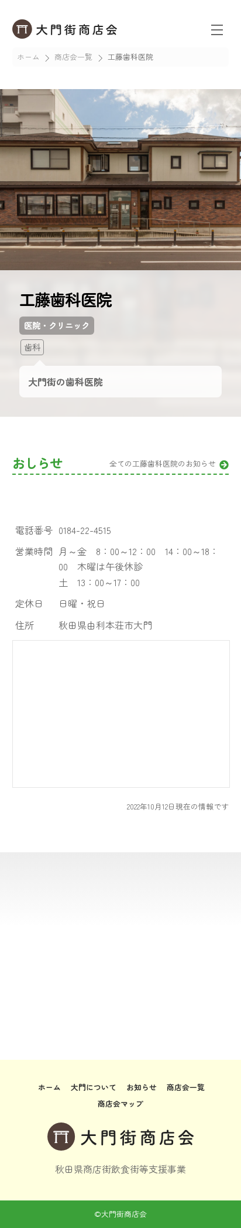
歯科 (32, 347)
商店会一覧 (186, 1087)
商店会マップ (120, 1103)
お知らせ (141, 1087)
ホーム (49, 1087)
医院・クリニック (56, 325)
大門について (93, 1087)
